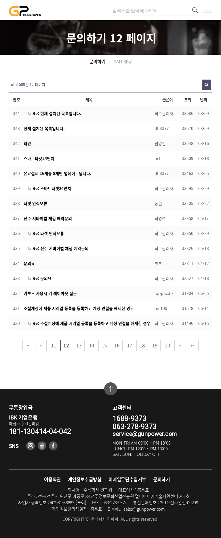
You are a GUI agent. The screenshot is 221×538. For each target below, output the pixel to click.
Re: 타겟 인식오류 (47, 233)
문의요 (29, 263)
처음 (28, 345)
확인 (27, 143)
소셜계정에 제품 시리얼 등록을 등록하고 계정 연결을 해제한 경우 (79, 308)
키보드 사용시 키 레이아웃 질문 (50, 293)
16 (116, 345)
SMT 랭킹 (123, 61)
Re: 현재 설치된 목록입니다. (56, 113)
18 (142, 345)
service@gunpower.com (145, 433)
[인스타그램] (30, 445)
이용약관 (52, 479)
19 (154, 345)
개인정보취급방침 (85, 479)
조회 (187, 99)
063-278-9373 (135, 427)
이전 (41, 345)
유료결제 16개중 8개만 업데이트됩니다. (58, 173)
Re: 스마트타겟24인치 (51, 188)
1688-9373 (129, 419)
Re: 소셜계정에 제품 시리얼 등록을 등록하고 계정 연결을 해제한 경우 (90, 323)
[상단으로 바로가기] (110, 388)
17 (129, 345)
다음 (180, 345)
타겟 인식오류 (35, 203)
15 (104, 345)
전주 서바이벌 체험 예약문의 (48, 218)
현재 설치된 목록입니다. (44, 128)
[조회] (81, 502)
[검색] (193, 10)
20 (167, 345)
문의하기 (97, 61)
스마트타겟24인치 (39, 158)
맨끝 (193, 345)
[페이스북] (53, 445)
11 (53, 345)
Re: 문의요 (41, 278)
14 (91, 345)
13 (78, 345)
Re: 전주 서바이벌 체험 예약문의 (60, 248)
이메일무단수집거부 (127, 479)
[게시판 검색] (206, 85)
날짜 (203, 99)
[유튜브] (42, 445)
